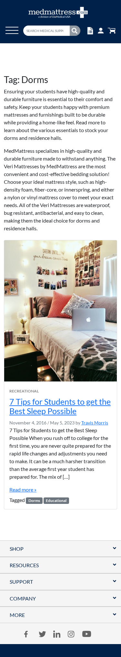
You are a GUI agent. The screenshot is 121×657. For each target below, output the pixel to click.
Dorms (34, 500)
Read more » (22, 489)
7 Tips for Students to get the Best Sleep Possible (60, 406)
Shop (17, 549)
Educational (56, 500)
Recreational (24, 391)
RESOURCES (24, 565)
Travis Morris (94, 422)
